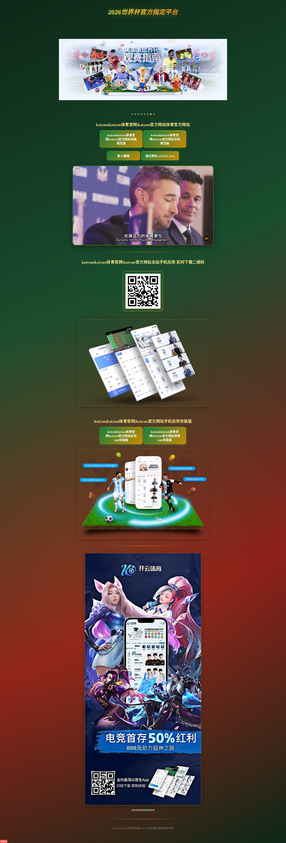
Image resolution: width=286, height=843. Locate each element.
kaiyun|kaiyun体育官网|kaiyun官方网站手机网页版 (164, 139)
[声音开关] (206, 238)
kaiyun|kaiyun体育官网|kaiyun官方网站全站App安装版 (121, 436)
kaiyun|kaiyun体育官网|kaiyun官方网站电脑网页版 (121, 139)
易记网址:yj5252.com (160, 156)
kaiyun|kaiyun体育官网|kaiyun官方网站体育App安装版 (164, 436)
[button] (89, 679)
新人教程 (124, 156)
